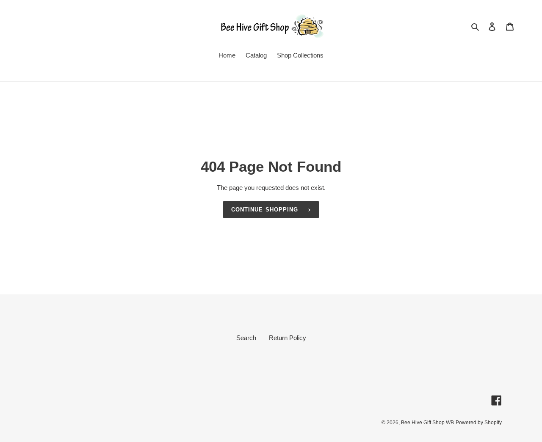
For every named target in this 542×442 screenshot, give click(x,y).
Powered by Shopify (479, 423)
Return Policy (287, 337)
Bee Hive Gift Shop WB (427, 423)
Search (246, 337)
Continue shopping (264, 209)
